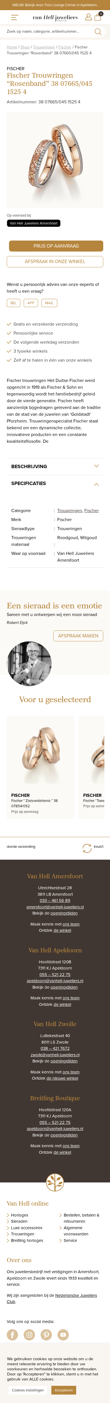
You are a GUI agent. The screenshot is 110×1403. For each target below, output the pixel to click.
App (30, 302)
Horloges (19, 1215)
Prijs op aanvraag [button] (56, 246)
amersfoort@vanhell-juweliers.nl (55, 907)
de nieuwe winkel (62, 1078)
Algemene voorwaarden (76, 1231)
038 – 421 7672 (55, 1048)
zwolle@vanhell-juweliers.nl (55, 1055)
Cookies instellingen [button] (28, 1390)
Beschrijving (29, 466)
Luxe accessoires (26, 1228)
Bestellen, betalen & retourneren (82, 1218)
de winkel (62, 930)
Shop (25, 47)
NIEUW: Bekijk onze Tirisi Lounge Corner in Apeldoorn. (55, 4)
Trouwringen (44, 47)
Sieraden (19, 1221)
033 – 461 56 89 (55, 900)
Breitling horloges (27, 1240)
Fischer (64, 47)
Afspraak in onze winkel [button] (55, 261)
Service (70, 1240)
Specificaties (28, 483)
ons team (71, 924)
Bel (13, 302)
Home (12, 47)
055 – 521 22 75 (55, 974)
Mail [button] (49, 302)
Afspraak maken (78, 635)
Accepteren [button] (64, 1390)
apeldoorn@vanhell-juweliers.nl (55, 981)
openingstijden (64, 913)
